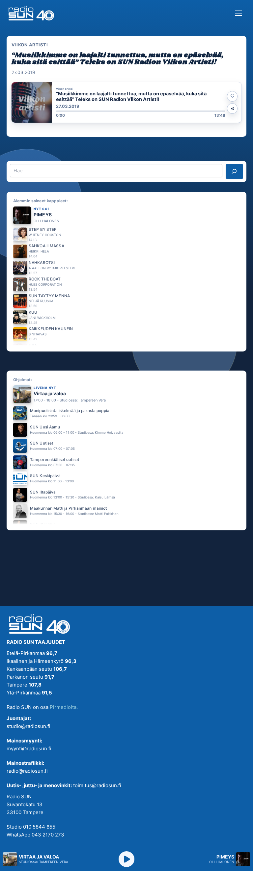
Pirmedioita (63, 707)
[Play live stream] (126, 859)
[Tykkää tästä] (232, 96)
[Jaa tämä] (232, 108)
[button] (126, 102)
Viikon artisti (30, 44)
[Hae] (234, 171)
